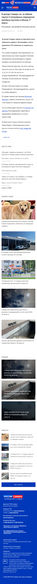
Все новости (18, 484)
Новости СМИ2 (7, 188)
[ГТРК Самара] (12, 8)
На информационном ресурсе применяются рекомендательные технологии (14, 532)
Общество (6, 137)
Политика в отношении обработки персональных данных (14, 526)
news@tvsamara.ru (19, 510)
